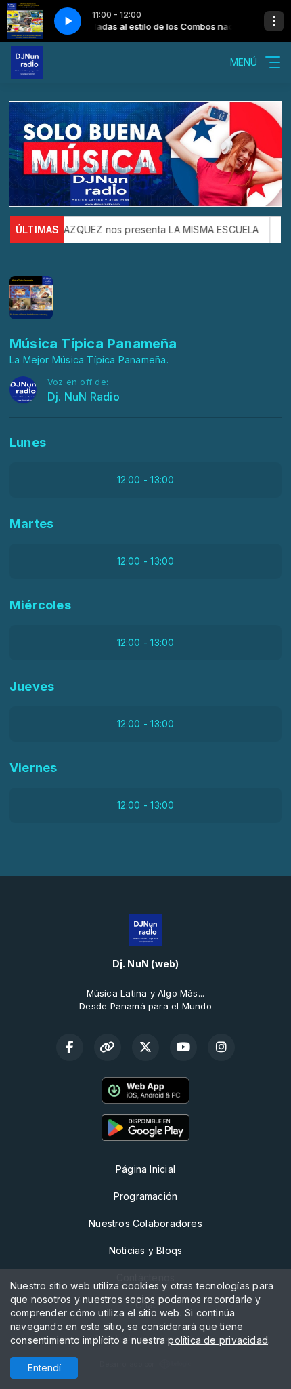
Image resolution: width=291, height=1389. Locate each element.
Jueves (31, 686)
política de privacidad (218, 1340)
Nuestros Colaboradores (145, 1223)
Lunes (27, 442)
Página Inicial (145, 1169)
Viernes (33, 768)
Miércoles (40, 605)
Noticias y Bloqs (145, 1250)
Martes (31, 524)
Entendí (44, 1367)
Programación (146, 1196)
